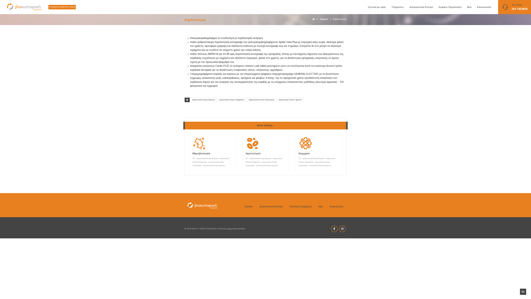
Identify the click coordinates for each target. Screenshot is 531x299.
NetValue (241, 229)
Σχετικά (248, 206)
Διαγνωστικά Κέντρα (271, 206)
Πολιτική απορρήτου (300, 206)
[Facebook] (334, 228)
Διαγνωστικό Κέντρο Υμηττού (290, 100)
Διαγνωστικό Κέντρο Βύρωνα (203, 100)
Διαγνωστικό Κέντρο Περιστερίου (262, 100)
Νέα (321, 206)
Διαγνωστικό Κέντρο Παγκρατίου (231, 100)
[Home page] (314, 19)
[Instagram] (342, 228)
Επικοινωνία (336, 206)
